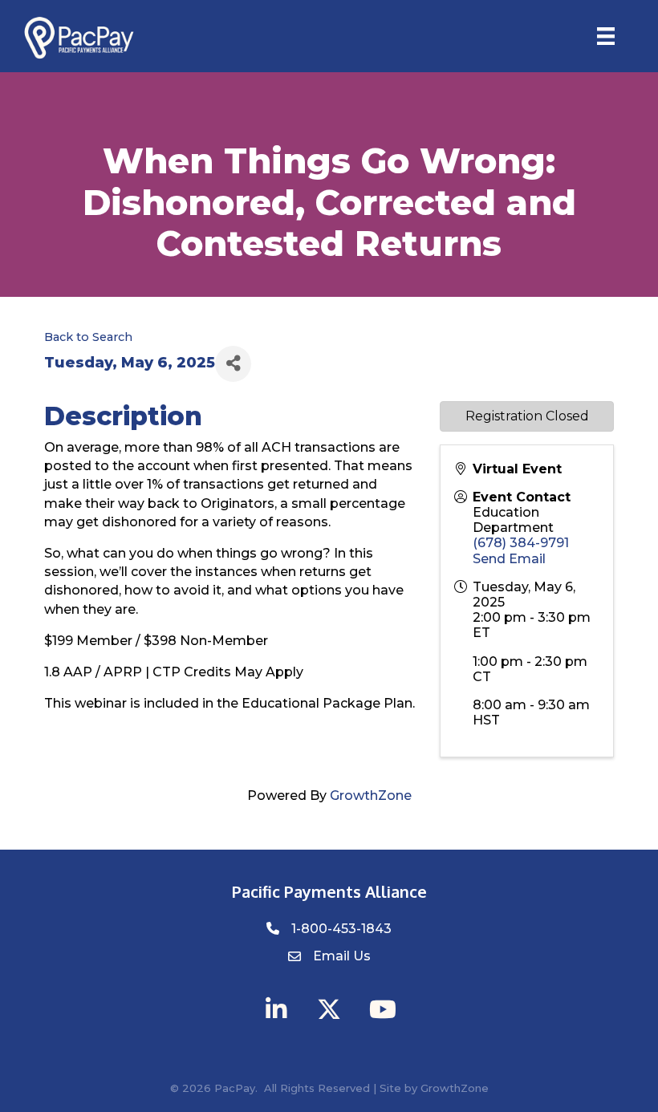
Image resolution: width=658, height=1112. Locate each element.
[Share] (233, 364)
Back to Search (88, 337)
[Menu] (606, 36)
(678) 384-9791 (521, 542)
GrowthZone (371, 795)
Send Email (509, 558)
